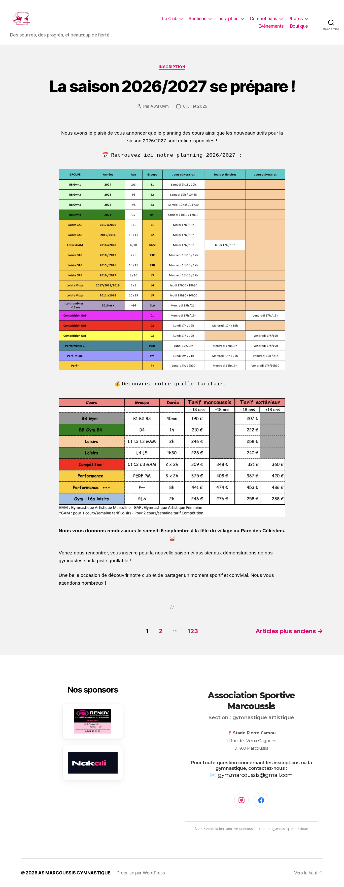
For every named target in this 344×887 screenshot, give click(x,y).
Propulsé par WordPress (140, 872)
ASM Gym (159, 106)
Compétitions (263, 18)
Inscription (228, 18)
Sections (197, 18)
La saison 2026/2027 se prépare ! (172, 86)
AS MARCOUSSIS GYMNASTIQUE (74, 872)
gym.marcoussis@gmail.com (255, 775)
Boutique (299, 26)
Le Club (170, 18)
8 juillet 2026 (195, 106)
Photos (296, 18)
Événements (271, 26)
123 (193, 631)
